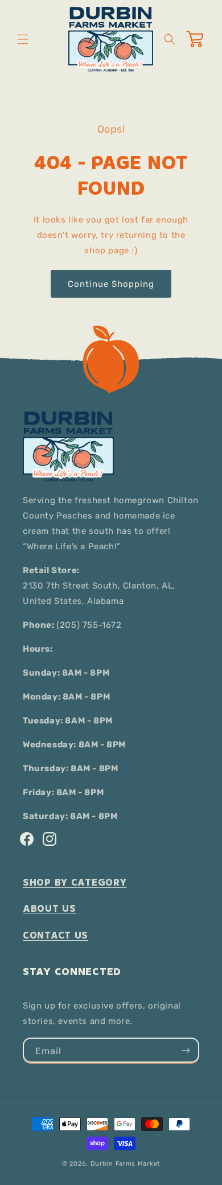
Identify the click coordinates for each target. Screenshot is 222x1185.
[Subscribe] (185, 1050)
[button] (22, 39)
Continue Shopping (111, 284)
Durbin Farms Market (125, 1163)
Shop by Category (75, 882)
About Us (49, 909)
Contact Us (55, 935)
